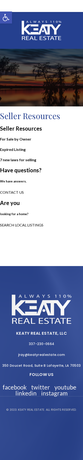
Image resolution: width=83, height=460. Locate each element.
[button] (6, 17)
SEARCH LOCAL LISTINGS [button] (21, 225)
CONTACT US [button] (12, 192)
